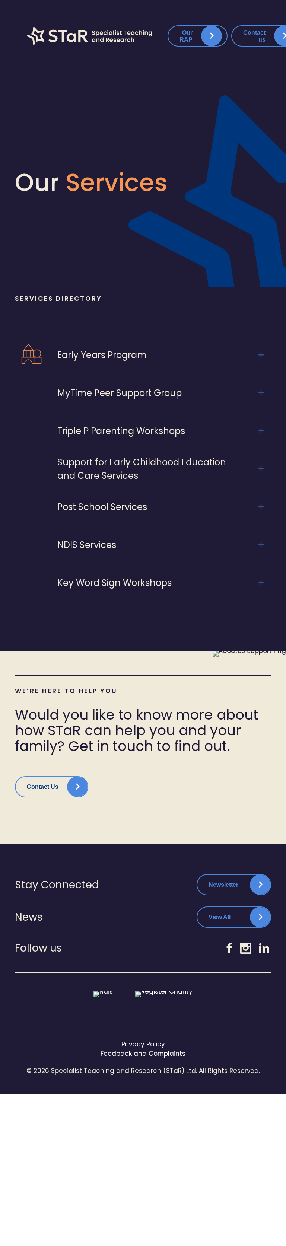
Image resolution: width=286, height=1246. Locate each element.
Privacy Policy (143, 1044)
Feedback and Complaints (143, 1053)
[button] (143, 355)
